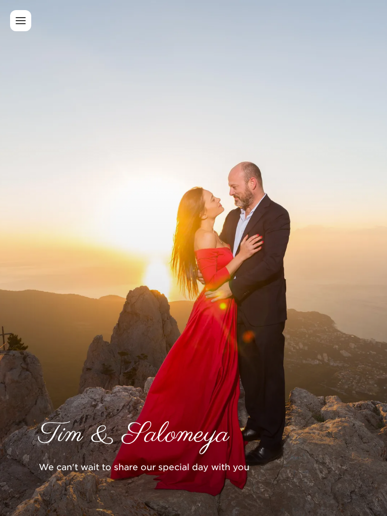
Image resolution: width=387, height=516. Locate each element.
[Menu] (20, 20)
